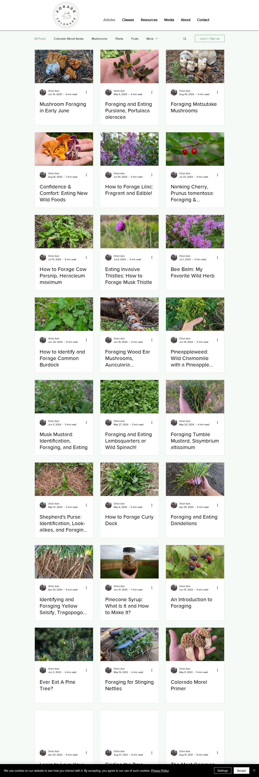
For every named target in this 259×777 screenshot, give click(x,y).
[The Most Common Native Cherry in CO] (195, 727)
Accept (241, 771)
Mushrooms (99, 38)
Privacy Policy (160, 771)
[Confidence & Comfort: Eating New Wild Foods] (64, 149)
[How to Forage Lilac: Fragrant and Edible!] (129, 149)
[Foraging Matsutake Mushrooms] (195, 66)
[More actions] (87, 92)
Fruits (134, 38)
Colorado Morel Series (69, 38)
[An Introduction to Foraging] (195, 562)
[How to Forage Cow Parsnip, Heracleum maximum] (64, 231)
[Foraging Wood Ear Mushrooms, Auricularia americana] (129, 314)
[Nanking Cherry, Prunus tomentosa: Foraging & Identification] (195, 149)
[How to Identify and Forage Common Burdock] (64, 314)
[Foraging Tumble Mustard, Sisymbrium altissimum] (195, 396)
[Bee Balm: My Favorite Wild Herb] (195, 231)
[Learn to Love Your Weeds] (64, 727)
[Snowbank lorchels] (64, 66)
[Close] (254, 770)
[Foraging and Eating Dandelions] (195, 479)
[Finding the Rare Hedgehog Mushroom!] (129, 727)
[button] (185, 39)
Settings (223, 771)
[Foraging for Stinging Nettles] (129, 644)
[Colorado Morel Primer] (195, 644)
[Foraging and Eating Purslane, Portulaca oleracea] (129, 66)
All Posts (40, 38)
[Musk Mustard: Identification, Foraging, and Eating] (64, 396)
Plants (119, 38)
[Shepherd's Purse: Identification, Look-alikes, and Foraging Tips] (64, 479)
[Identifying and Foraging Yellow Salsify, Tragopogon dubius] (64, 562)
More (149, 38)
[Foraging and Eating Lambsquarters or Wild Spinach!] (129, 396)
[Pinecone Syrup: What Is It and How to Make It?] (129, 562)
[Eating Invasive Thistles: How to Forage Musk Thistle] (129, 231)
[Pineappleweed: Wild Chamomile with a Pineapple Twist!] (195, 314)
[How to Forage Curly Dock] (129, 479)
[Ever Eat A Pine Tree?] (64, 644)
